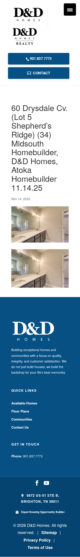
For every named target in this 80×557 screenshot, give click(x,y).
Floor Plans (20, 411)
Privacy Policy (37, 540)
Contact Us (20, 427)
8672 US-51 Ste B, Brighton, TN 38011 (40, 498)
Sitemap (49, 532)
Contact (41, 72)
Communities (21, 419)
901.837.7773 (41, 59)
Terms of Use (40, 547)
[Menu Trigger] (70, 9)
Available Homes (24, 403)
